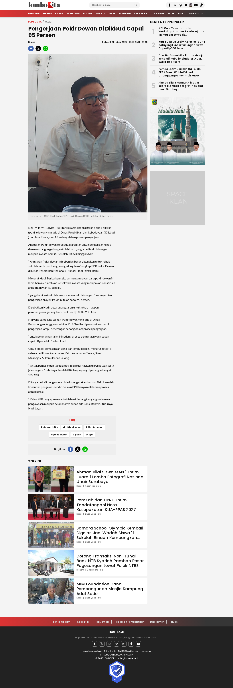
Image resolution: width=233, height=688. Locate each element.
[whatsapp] (45, 48)
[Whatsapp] (109, 644)
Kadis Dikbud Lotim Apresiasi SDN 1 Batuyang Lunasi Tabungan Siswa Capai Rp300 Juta (182, 45)
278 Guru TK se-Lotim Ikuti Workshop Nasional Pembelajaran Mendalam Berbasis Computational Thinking (181, 33)
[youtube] (138, 644)
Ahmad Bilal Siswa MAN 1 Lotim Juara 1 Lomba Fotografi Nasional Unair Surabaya (110, 476)
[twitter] (38, 48)
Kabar (48, 21)
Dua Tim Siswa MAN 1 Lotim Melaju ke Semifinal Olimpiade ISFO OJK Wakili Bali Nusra (181, 59)
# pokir (76, 434)
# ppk (89, 434)
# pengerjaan (59, 434)
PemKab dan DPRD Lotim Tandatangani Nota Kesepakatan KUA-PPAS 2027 (106, 504)
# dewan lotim (49, 427)
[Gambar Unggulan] (87, 133)
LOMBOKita (35, 21)
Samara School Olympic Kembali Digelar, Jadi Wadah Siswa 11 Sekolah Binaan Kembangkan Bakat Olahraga (109, 535)
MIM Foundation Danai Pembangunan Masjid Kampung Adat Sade (109, 588)
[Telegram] (116, 644)
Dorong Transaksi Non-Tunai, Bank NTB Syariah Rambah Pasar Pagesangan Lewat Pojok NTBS (110, 561)
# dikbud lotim (71, 427)
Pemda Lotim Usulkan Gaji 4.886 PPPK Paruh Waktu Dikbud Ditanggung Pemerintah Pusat (180, 72)
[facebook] (31, 48)
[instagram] (124, 644)
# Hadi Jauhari (94, 427)
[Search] (136, 5)
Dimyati (32, 42)
